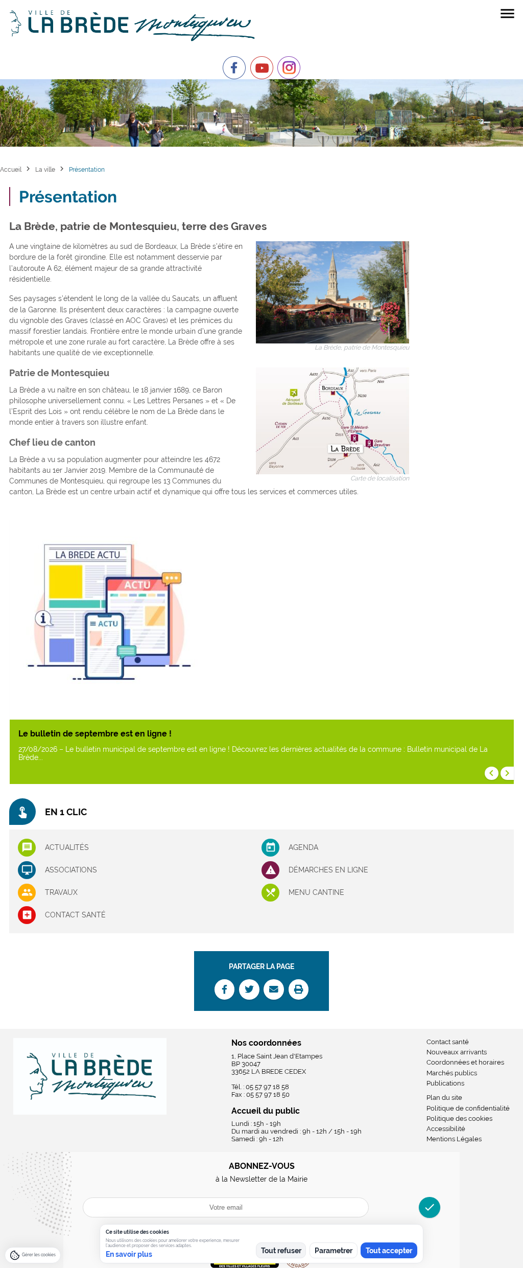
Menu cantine (316, 892)
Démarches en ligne (328, 870)
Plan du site (444, 1097)
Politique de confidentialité (468, 1108)
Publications (445, 1083)
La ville (45, 169)
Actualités (67, 847)
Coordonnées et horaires (465, 1062)
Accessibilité (445, 1129)
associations (71, 870)
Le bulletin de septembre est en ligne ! (95, 734)
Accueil (10, 169)
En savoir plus (129, 1254)
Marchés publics (451, 1073)
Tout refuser (281, 1251)
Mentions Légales (454, 1139)
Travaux (61, 892)
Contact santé (75, 915)
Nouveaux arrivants (456, 1052)
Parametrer (333, 1251)
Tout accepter (389, 1251)
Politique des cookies (459, 1118)
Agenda (303, 847)
